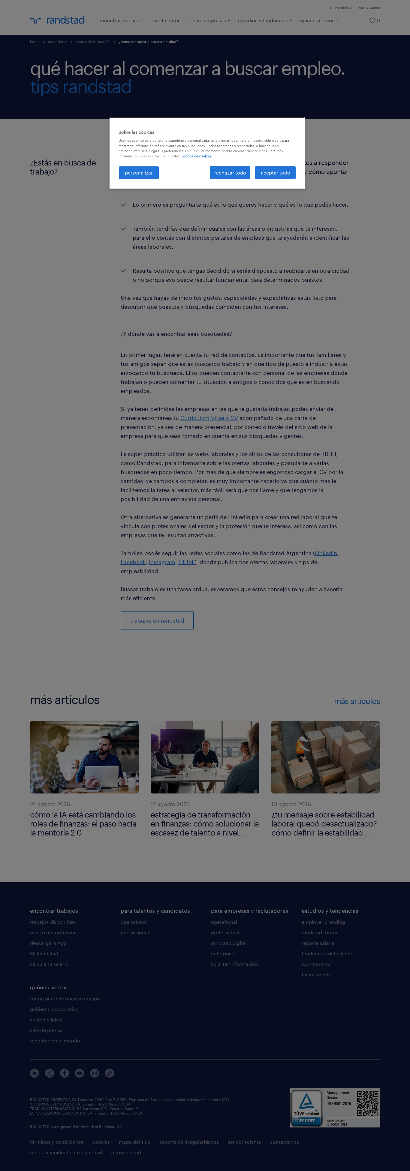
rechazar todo (230, 172)
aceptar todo (275, 172)
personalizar (139, 172)
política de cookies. (197, 156)
